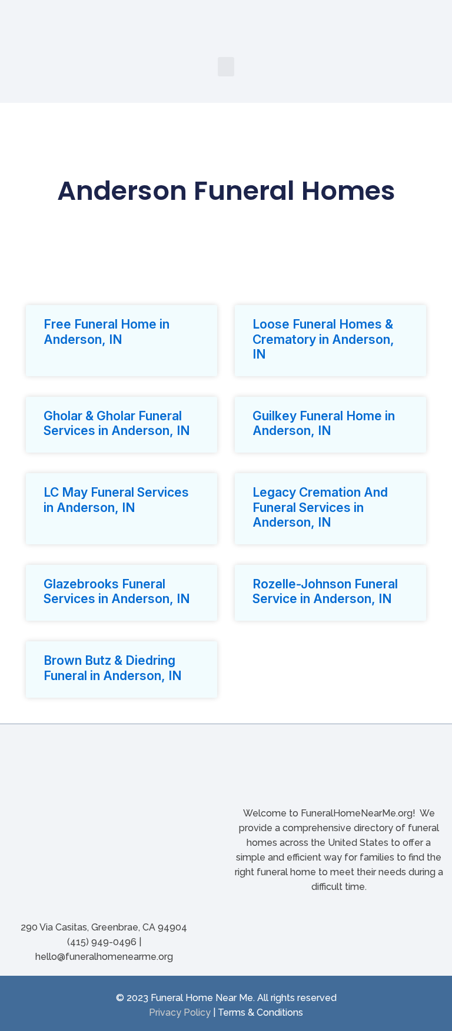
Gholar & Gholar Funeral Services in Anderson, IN (117, 423)
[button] (226, 66)
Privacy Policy (180, 1012)
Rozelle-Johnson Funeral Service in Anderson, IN (325, 591)
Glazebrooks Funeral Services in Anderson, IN (117, 591)
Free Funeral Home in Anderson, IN (107, 331)
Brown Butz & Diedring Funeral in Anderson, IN (113, 667)
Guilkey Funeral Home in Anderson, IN (323, 423)
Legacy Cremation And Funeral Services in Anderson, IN (320, 507)
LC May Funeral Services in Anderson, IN (116, 499)
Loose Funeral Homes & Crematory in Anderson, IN (323, 339)
